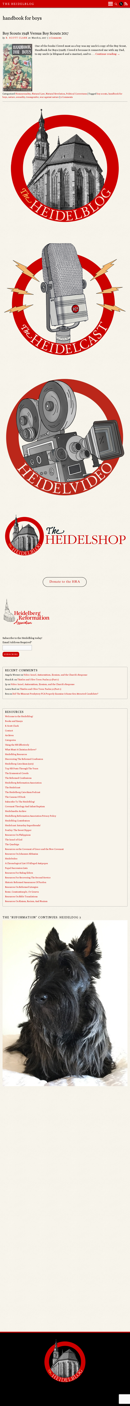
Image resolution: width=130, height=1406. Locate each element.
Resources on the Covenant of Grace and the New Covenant (34, 849)
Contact (9, 730)
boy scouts (102, 93)
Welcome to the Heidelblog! (19, 716)
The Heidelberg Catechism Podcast (22, 792)
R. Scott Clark (16, 38)
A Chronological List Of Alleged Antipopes (26, 863)
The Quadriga (12, 844)
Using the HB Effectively (17, 745)
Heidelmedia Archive (15, 811)
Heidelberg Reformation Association (23, 782)
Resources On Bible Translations (21, 896)
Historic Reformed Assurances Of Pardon (25, 882)
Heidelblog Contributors (17, 820)
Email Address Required (17, 642)
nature (11, 97)
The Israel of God (13, 839)
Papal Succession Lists (16, 868)
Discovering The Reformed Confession (24, 759)
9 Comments (55, 38)
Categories (10, 740)
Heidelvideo (11, 858)
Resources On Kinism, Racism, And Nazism (26, 901)
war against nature (49, 97)
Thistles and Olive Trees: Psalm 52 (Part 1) (38, 679)
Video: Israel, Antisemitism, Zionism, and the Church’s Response (55, 675)
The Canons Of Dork (15, 797)
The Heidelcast (12, 787)
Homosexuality (23, 93)
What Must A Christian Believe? (20, 749)
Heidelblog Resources (16, 754)
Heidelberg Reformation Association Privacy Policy (30, 816)
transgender (32, 97)
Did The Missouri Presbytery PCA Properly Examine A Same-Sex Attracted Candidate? (55, 693)
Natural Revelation (55, 93)
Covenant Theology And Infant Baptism (25, 806)
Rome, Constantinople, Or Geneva (22, 892)
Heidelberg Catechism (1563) (19, 763)
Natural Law (38, 93)
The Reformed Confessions (18, 778)
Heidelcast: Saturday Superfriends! (22, 825)
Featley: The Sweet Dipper (18, 830)
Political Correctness (76, 93)
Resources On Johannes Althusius (21, 854)
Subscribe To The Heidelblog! (20, 801)
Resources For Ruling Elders (19, 873)
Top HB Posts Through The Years (21, 768)
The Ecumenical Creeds (17, 773)
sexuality (20, 97)
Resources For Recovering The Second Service (28, 877)
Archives (9, 735)
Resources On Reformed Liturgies (21, 887)
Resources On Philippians (18, 835)
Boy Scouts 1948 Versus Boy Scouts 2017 (36, 33)
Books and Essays (14, 721)
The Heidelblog (18, 4)
